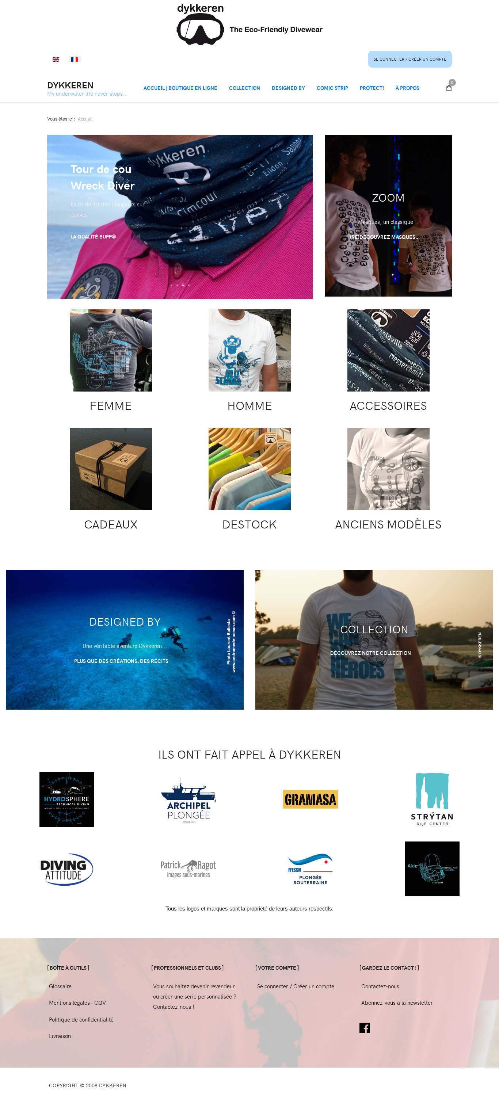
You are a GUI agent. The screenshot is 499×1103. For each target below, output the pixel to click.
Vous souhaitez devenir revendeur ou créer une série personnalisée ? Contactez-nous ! (194, 996)
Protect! (372, 87)
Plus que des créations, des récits (121, 660)
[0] (449, 88)
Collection (244, 87)
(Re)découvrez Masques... (385, 236)
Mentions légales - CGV (77, 1002)
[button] (171, 285)
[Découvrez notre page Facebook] (364, 1027)
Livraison (60, 1035)
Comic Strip (332, 87)
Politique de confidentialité (81, 1019)
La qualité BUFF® (93, 236)
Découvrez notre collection (371, 652)
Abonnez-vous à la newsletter (397, 1002)
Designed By (288, 87)
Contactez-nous (380, 986)
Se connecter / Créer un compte (410, 59)
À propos (407, 87)
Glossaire (60, 986)
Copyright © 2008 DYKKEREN (87, 1085)
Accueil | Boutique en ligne (180, 87)
